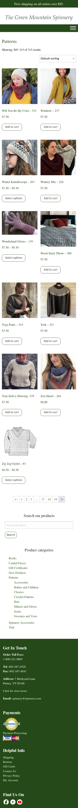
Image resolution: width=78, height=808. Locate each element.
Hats (17, 601)
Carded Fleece (17, 563)
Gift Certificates (18, 568)
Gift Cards (9, 766)
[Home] (39, 17)
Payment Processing (15, 733)
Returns (7, 762)
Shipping (8, 757)
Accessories (21, 582)
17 (42, 499)
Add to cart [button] (12, 127)
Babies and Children (26, 587)
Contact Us (9, 771)
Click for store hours (15, 691)
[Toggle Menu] (73, 28)
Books (12, 558)
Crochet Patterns (24, 597)
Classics (19, 592)
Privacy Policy (11, 775)
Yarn (11, 627)
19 (55, 499)
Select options (13, 198)
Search (11, 534)
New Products (17, 573)
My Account (10, 780)
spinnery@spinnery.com (26, 698)
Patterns (13, 577)
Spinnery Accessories (21, 622)
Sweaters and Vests (25, 616)
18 (49, 499)
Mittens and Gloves (25, 606)
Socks (17, 611)
